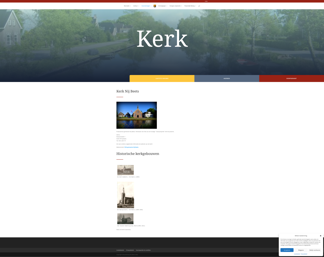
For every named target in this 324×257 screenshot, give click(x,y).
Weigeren (301, 250)
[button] (320, 236)
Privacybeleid (304, 254)
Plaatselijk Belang (189, 6)
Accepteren (287, 250)
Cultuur (135, 6)
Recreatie (126, 6)
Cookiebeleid (297, 254)
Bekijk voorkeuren (315, 250)
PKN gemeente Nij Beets (131, 147)
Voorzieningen (146, 6)
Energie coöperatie (175, 6)
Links (206, 1)
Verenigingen (162, 6)
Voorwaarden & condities (143, 250)
